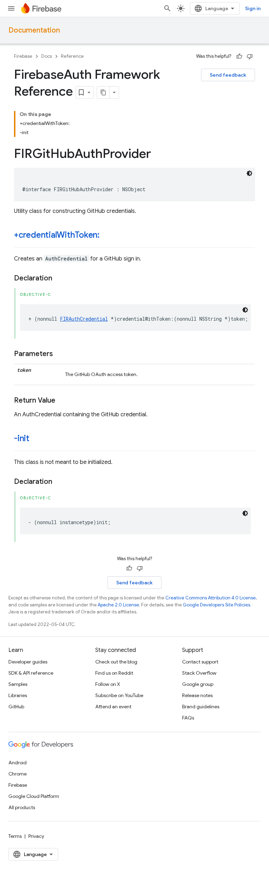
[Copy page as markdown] (103, 92)
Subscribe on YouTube (119, 695)
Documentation (34, 30)
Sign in (253, 8)
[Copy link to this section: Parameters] (60, 354)
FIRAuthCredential (84, 318)
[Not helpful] (249, 56)
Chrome (17, 774)
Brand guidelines (200, 706)
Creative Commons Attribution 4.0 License (210, 598)
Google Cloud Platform (33, 796)
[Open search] (167, 8)
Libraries (17, 695)
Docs (46, 56)
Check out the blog (116, 662)
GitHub (16, 706)
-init (21, 438)
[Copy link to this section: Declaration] (59, 278)
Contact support (200, 662)
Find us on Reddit (114, 673)
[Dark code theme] (249, 173)
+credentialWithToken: (56, 235)
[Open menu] (11, 8)
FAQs (188, 718)
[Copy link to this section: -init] (36, 439)
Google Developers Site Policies (216, 605)
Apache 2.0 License (118, 605)
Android (17, 762)
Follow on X (107, 684)
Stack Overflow (199, 673)
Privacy (36, 836)
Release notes (197, 695)
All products (21, 807)
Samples (17, 684)
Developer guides (27, 662)
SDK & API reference (30, 673)
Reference (72, 56)
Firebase (23, 56)
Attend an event (113, 706)
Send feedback (228, 75)
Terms (15, 836)
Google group (197, 684)
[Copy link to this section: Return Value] (62, 400)
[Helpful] (239, 56)
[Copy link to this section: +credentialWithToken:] (106, 235)
